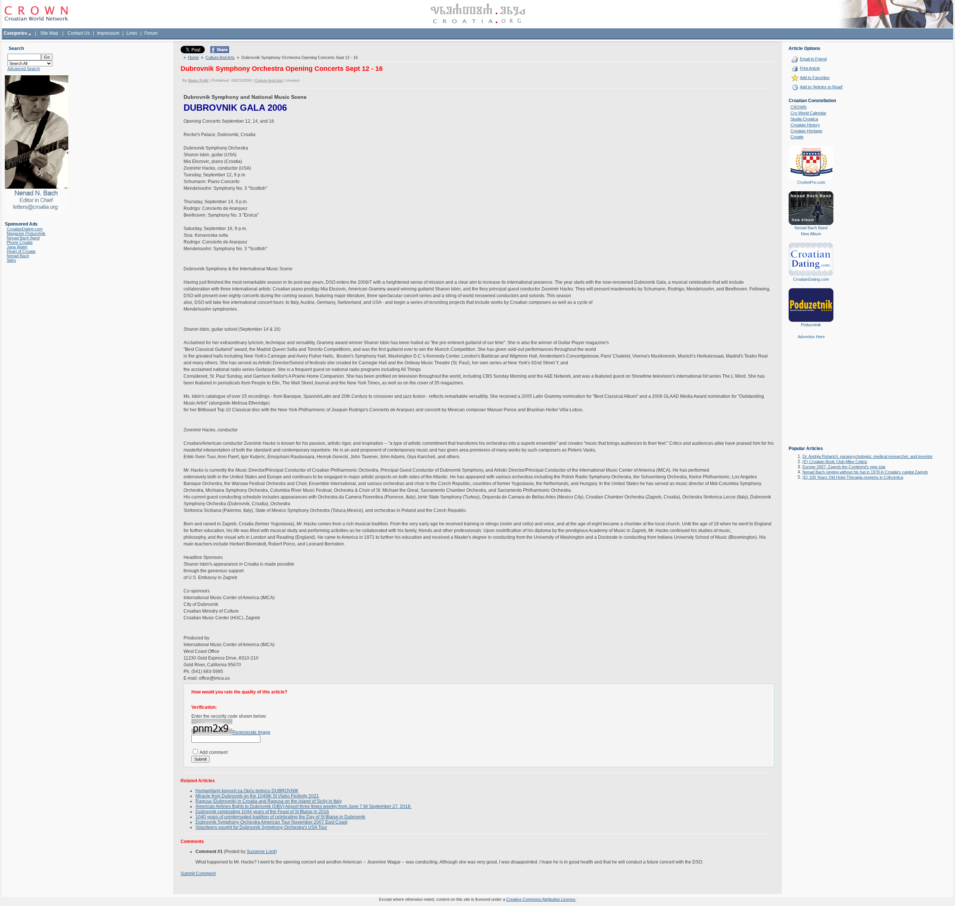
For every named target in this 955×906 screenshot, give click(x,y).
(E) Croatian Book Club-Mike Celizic (834, 461)
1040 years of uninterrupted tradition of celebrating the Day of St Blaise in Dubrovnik (280, 817)
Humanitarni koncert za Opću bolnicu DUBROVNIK (246, 790)
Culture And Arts (220, 57)
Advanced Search (23, 68)
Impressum (108, 33)
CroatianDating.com (25, 229)
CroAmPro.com (811, 182)
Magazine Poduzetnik (26, 233)
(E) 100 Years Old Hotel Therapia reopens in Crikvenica (852, 477)
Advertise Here (811, 336)
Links (131, 33)
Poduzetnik (811, 325)
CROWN (798, 107)
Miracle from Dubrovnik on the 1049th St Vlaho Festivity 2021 (257, 796)
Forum (150, 33)
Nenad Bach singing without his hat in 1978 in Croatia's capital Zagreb (865, 472)
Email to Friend (813, 59)
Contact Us (79, 33)
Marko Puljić (198, 80)
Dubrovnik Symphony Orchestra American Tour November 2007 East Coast (271, 822)
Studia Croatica (804, 119)
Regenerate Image (251, 732)
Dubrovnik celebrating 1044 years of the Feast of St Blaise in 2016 (262, 811)
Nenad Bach (18, 256)
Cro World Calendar (808, 113)
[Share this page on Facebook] (219, 51)
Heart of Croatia (21, 251)
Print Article (810, 68)
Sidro (11, 260)
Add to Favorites (815, 77)
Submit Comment (198, 873)
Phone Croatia (19, 242)
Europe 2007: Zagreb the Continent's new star (844, 467)
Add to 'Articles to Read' (821, 87)
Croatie (797, 137)
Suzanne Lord (261, 851)
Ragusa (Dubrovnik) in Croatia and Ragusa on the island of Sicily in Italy (268, 801)
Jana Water (17, 247)
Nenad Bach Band (23, 238)
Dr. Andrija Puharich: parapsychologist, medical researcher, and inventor (867, 456)
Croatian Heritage (806, 131)
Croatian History (805, 125)
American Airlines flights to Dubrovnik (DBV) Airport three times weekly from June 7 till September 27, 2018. (303, 806)
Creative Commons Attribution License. (541, 899)
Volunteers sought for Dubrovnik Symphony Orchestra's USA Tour (261, 827)
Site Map (49, 33)
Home (193, 57)
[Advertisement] (811, 398)
